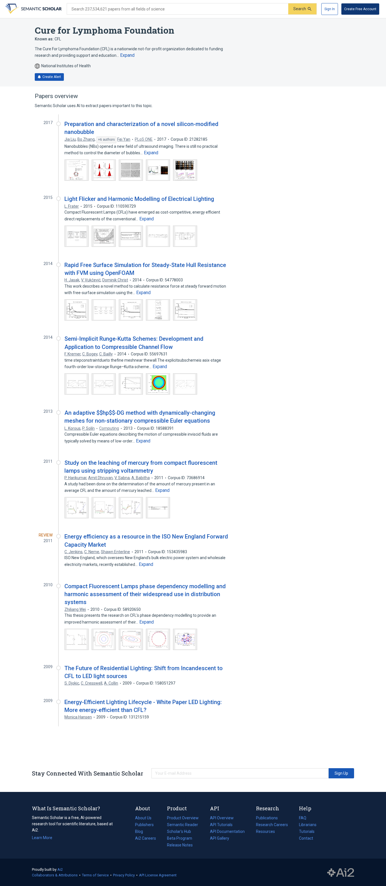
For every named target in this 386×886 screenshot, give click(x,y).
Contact (306, 838)
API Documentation (227, 832)
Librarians (307, 824)
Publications (267, 818)
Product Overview (183, 818)
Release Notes (180, 845)
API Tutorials (221, 824)
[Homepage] (33, 9)
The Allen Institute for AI (340, 872)
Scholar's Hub (179, 831)
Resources (265, 832)
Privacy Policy (124, 875)
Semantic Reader (182, 824)
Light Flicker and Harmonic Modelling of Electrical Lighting (139, 199)
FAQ (302, 818)
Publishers (144, 824)
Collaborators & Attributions (55, 875)
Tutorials (307, 831)
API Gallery (219, 838)
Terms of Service (95, 875)
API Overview (222, 818)
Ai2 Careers (145, 839)
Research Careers (272, 825)
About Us (143, 818)
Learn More (42, 837)
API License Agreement (158, 875)
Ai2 (60, 869)
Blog (141, 832)
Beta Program (179, 838)
